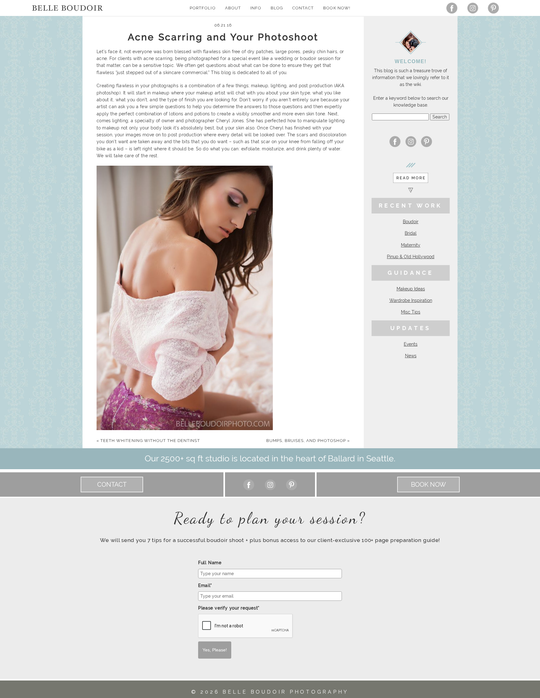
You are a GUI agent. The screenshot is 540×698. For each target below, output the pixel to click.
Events (411, 344)
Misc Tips (410, 311)
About (233, 8)
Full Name (210, 562)
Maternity (410, 245)
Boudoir (410, 221)
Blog (277, 8)
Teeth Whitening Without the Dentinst (148, 440)
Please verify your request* (229, 607)
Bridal (411, 233)
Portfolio (202, 8)
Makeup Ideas (411, 288)
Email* (205, 585)
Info (255, 8)
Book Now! (336, 8)
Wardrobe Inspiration (410, 300)
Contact (303, 8)
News (411, 355)
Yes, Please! (214, 649)
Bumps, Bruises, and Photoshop (308, 440)
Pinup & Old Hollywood (410, 256)
